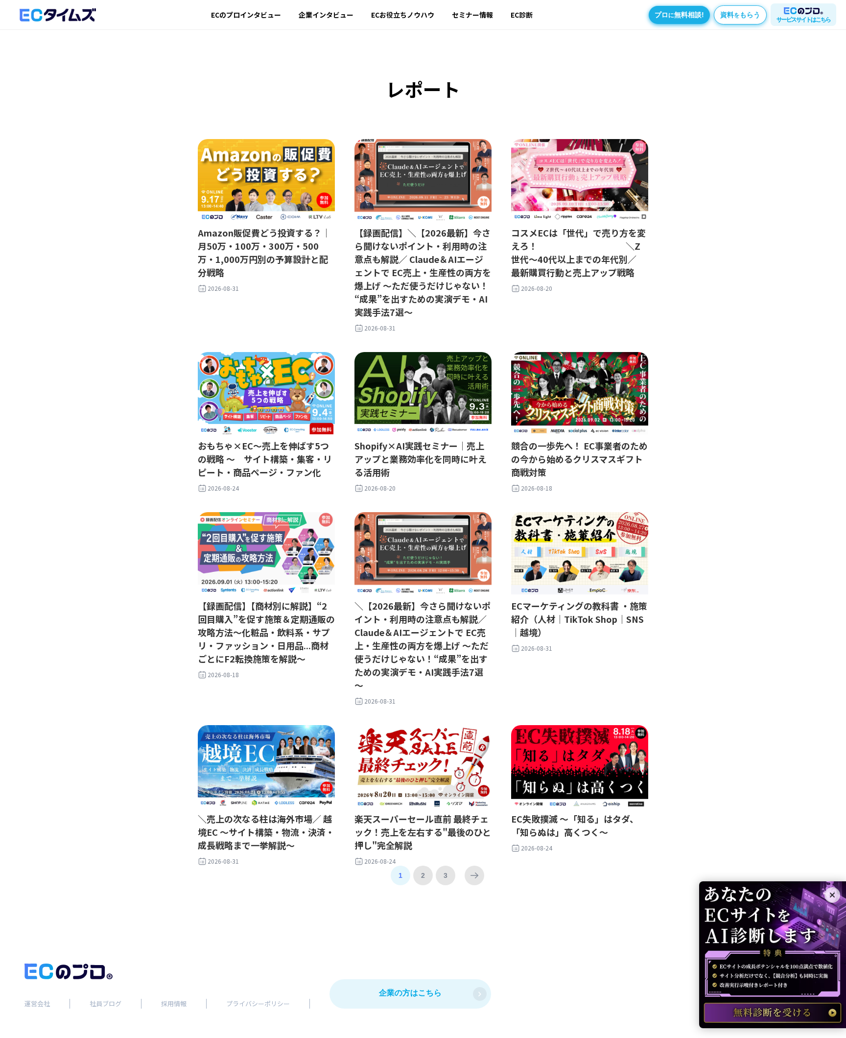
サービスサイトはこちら (803, 19)
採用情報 (174, 1003)
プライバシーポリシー (258, 1003)
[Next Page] (474, 875)
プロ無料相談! (679, 15)
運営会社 (37, 1003)
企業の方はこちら (410, 993)
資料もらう (740, 15)
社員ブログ (105, 1003)
